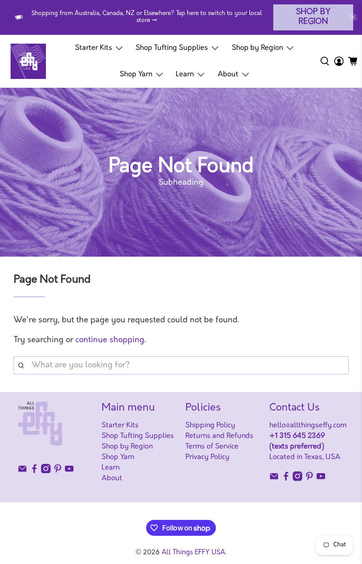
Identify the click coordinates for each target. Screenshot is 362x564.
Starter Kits (93, 48)
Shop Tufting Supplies (172, 48)
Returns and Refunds (219, 436)
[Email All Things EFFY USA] (22, 471)
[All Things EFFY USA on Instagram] (46, 471)
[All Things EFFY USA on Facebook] (34, 471)
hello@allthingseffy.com (308, 425)
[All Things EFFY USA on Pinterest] (58, 471)
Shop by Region (313, 17)
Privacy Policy (207, 457)
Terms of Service (211, 446)
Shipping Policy (210, 425)
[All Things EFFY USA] (28, 61)
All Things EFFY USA (193, 552)
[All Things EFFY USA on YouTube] (69, 471)
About (228, 74)
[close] (353, 17)
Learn (185, 74)
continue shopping (109, 340)
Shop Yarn (136, 74)
